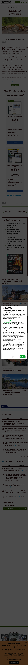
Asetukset (15, 356)
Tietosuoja (5, 357)
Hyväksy (22, 356)
